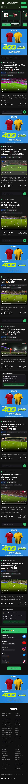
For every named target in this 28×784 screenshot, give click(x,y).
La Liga (16, 728)
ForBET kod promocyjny (6, 739)
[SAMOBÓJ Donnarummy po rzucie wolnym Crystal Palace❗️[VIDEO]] (14, 345)
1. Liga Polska (17, 722)
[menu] (2, 7)
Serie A (16, 732)
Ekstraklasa (17, 720)
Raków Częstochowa (6, 764)
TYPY (15, 24)
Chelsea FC (17, 749)
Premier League (18, 726)
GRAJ (6, 24)
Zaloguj (24, 7)
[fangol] (14, 709)
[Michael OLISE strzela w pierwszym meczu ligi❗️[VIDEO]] (14, 493)
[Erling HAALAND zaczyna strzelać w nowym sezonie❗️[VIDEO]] (14, 581)
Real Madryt (17, 757)
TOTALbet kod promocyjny (7, 741)
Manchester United (19, 755)
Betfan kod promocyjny (6, 734)
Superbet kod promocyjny (7, 726)
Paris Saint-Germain (19, 764)
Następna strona (13, 668)
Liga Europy (17, 738)
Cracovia (3, 757)
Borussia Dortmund (19, 763)
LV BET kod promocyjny (6, 730)
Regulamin (4, 715)
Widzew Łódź (4, 763)
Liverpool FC (17, 751)
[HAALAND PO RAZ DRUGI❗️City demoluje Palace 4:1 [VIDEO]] (14, 215)
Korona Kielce (4, 768)
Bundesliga (17, 730)
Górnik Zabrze (4, 753)
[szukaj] (19, 7)
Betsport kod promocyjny (7, 724)
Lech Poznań (4, 751)
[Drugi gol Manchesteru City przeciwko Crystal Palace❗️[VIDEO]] (14, 438)
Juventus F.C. (17, 766)
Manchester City (18, 753)
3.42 (11, 21)
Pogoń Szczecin (5, 761)
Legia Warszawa (5, 747)
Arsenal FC (17, 747)
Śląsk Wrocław (5, 755)
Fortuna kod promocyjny (7, 732)
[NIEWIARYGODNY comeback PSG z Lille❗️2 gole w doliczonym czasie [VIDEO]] (14, 165)
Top (16, 58)
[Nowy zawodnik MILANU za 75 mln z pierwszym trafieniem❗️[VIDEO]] (14, 82)
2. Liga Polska (17, 724)
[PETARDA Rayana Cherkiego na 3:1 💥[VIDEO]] (14, 293)
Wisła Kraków (4, 749)
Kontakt (17, 713)
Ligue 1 (16, 734)
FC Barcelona (17, 759)
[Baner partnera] (14, 42)
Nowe (11, 58)
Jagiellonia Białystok (6, 759)
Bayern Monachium (19, 761)
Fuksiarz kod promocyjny (7, 728)
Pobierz (24, 3)
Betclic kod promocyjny (6, 738)
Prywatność (17, 715)
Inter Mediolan (18, 768)
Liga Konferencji (18, 739)
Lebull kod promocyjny (6, 722)
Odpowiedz (13, 381)
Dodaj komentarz (13, 384)
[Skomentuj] (24, 112)
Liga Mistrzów (17, 736)
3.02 (5, 21)
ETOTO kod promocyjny (7, 720)
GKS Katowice (4, 766)
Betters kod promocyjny (6, 736)
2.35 (17, 21)
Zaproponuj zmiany (6, 713)
